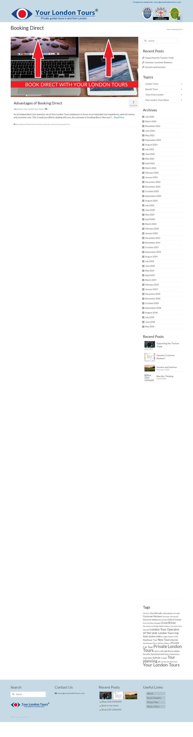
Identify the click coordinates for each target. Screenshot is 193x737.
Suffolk (156, 657)
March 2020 (150, 224)
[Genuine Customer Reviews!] (118, 695)
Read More (119, 117)
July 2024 (149, 116)
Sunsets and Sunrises (155, 67)
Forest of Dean (148, 623)
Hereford (146, 626)
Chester (146, 613)
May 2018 (149, 326)
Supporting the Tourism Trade (159, 57)
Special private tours (160, 654)
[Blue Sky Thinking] (110, 701)
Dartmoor (166, 617)
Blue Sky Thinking (165, 376)
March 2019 (150, 280)
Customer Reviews (152, 616)
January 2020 (151, 233)
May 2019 (149, 270)
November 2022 (152, 126)
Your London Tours (64, 124)
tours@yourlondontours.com (71, 693)
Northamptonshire (150, 643)
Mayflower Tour (150, 640)
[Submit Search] (145, 40)
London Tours (151, 83)
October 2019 (152, 247)
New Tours (164, 639)
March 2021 (150, 168)
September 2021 (153, 140)
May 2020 (149, 214)
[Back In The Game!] (108, 705)
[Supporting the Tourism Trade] (105, 695)
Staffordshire (175, 654)
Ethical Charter (31, 124)
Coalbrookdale (167, 613)
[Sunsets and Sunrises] (130, 695)
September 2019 (153, 252)
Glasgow (157, 623)
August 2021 (151, 144)
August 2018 (151, 312)
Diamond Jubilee (150, 619)
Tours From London (154, 94)
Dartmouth (174, 617)
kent (161, 626)
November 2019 (152, 242)
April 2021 (150, 163)
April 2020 (150, 219)
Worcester (174, 662)
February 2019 (152, 284)
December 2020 (152, 182)
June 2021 (150, 154)
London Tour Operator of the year (161, 631)
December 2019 (152, 238)
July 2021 (149, 149)
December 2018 (152, 294)
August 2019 (151, 256)
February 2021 (152, 172)
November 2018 (152, 298)
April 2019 (150, 275)
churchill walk (156, 613)
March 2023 (150, 121)
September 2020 (153, 196)
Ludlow (165, 637)
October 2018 (152, 303)
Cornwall (176, 613)
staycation (147, 658)
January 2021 (151, 177)
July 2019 (149, 261)
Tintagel (164, 658)
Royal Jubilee (173, 651)
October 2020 (152, 191)
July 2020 (149, 205)
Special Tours (151, 89)
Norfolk (174, 640)
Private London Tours (44, 124)
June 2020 (150, 210)
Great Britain (168, 622)
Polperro (167, 643)
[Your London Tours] (96, 13)
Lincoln (146, 630)
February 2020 (152, 228)
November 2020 (152, 186)
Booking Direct (20, 124)
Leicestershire (176, 626)
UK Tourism (165, 662)
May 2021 (149, 158)
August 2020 (151, 200)
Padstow (160, 643)
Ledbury (167, 626)
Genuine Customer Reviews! (158, 62)
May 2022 (149, 135)
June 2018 (150, 322)
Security (54, 124)
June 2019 (150, 266)
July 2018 (149, 317)
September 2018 (153, 308)
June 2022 (150, 130)
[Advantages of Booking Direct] (74, 66)
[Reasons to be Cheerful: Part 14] (110, 709)
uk (159, 661)
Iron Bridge (154, 626)
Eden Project (163, 620)
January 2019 (151, 289)
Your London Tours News (33, 109)
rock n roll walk (160, 651)
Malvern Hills (173, 637)
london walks (155, 636)
